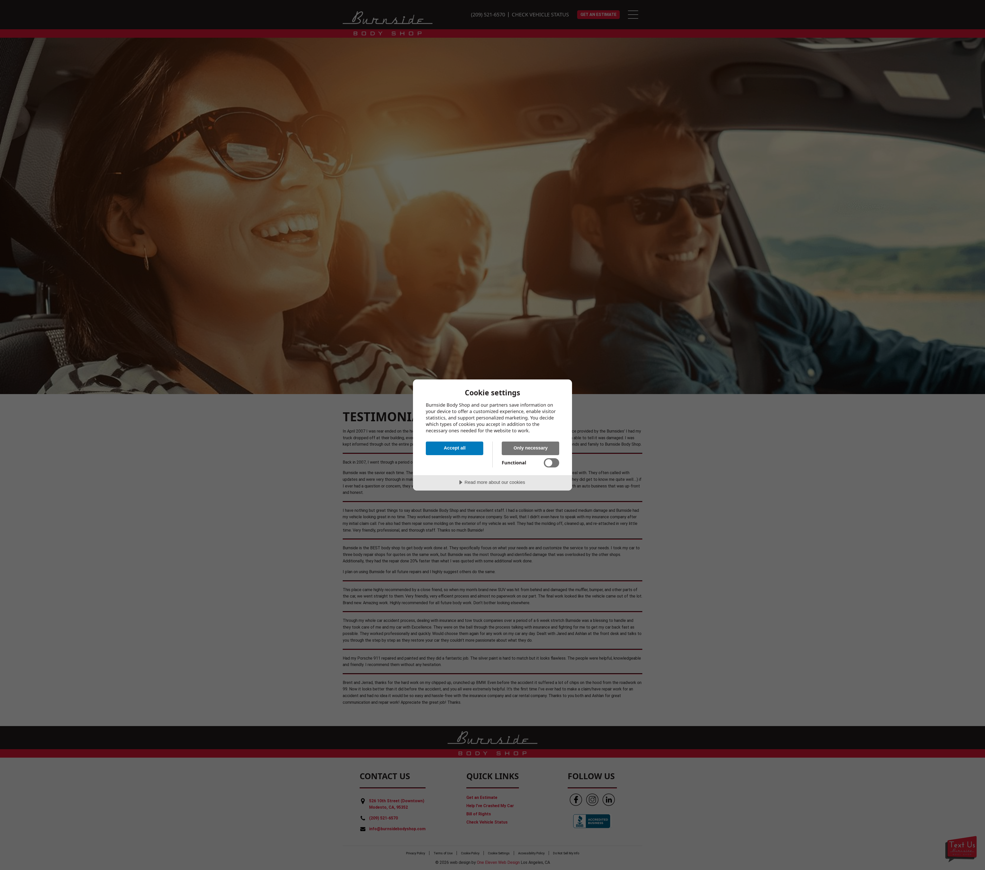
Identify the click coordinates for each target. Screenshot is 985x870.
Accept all (455, 448)
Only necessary (531, 448)
